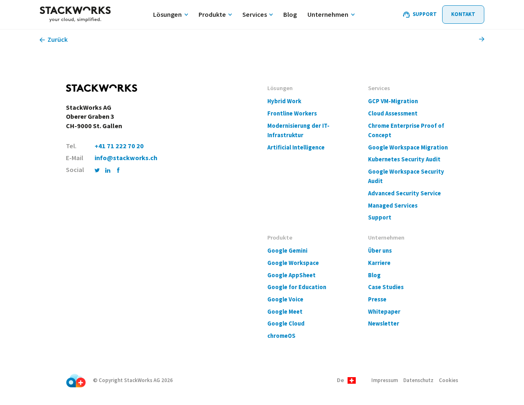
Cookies (448, 380)
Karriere (379, 263)
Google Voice (285, 299)
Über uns (380, 250)
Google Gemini (287, 250)
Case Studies (386, 287)
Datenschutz (418, 380)
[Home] (75, 15)
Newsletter (383, 323)
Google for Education (296, 287)
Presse (377, 299)
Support (379, 217)
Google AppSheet (291, 275)
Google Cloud (286, 323)
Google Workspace (293, 263)
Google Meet (285, 311)
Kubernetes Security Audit (404, 159)
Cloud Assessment (393, 113)
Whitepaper (384, 311)
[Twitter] (97, 170)
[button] (346, 381)
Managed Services (393, 205)
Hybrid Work (284, 101)
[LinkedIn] (108, 170)
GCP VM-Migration (393, 101)
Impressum (384, 380)
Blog (374, 275)
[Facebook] (118, 170)
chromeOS (281, 335)
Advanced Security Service (404, 193)
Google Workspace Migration (408, 147)
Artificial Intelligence (296, 147)
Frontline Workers (292, 113)
